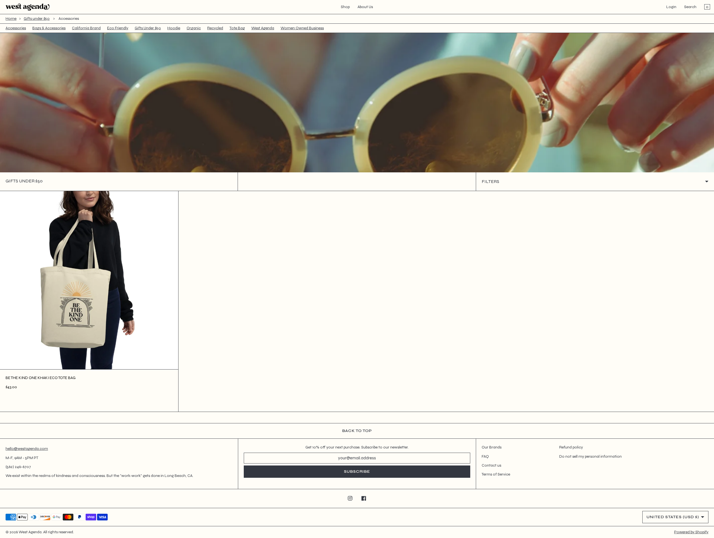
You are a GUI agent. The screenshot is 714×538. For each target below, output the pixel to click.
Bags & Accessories (49, 28)
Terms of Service (496, 474)
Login (671, 6)
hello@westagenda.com (27, 448)
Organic (194, 28)
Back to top (357, 430)
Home (11, 18)
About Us (365, 6)
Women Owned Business (302, 28)
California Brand (86, 28)
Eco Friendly (117, 28)
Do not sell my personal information (590, 456)
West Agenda (262, 28)
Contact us (491, 465)
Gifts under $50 (37, 18)
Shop (345, 6)
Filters (490, 181)
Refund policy (571, 447)
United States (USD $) (673, 517)
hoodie (173, 28)
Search (690, 6)
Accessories (16, 28)
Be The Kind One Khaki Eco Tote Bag (41, 377)
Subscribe (357, 471)
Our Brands (491, 447)
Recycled (215, 28)
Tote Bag (237, 28)
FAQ (485, 456)
